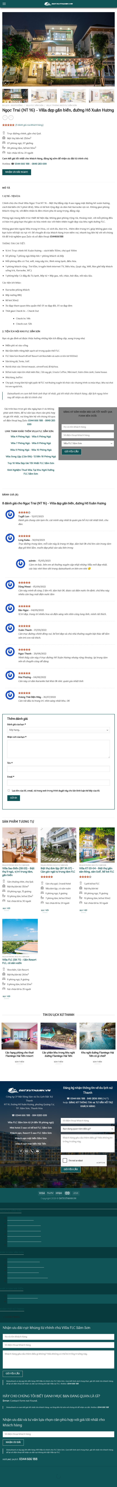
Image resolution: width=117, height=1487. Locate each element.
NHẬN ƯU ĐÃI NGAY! (16, 172)
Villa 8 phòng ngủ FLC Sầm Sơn (24, 1229)
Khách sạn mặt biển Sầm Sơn (31, 1138)
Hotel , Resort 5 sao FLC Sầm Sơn (25, 1265)
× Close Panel (11, 1317)
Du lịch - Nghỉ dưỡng (12, 105)
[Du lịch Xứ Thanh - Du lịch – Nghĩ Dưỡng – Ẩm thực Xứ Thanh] (58, 4)
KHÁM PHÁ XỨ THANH (12, 1309)
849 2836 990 (94, 1099)
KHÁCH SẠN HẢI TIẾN (11, 1289)
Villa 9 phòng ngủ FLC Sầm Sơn (24, 1234)
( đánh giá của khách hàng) (29, 125)
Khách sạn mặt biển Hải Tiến (22, 1296)
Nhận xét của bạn (16, 737)
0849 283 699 (39, 164)
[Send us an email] (26, 1151)
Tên (9, 763)
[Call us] (32, 1151)
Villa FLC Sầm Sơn (34, 105)
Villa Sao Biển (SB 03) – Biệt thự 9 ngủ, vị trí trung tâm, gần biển (18, 872)
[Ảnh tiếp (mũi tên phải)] (12, 1482)
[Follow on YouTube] (37, 1151)
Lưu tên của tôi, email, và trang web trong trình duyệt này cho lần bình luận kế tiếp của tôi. (56, 791)
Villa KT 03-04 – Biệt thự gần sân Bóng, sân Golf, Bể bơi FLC (96, 870)
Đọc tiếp (7, 908)
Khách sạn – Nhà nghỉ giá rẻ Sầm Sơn (27, 1276)
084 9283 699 (39, 1115)
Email (10, 777)
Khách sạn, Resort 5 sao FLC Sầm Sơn (31, 1133)
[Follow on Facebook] (20, 1151)
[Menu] (4, 3)
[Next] (108, 49)
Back (12, 1245)
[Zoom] (6, 83)
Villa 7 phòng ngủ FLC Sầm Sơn (61, 105)
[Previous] (8, 49)
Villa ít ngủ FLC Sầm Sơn (20, 1218)
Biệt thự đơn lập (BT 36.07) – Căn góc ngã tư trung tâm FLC (58, 870)
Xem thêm (19, 1062)
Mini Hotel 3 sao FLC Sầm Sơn (23, 1260)
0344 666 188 (22, 164)
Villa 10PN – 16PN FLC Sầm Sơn (24, 1240)
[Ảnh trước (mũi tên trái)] (3, 1482)
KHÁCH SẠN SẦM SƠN (12, 1252)
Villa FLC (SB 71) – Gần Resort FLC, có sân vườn (19, 961)
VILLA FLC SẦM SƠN (10, 1211)
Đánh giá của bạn (16, 724)
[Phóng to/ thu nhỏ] (12, 1469)
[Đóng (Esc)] (3, 1469)
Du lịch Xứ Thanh (58, 1205)
